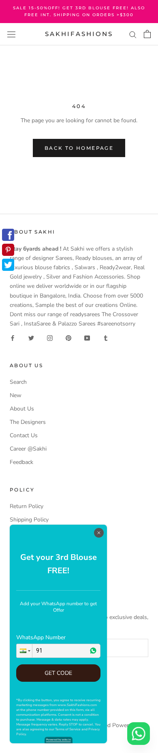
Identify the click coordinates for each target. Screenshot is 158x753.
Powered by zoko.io (58, 739)
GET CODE (58, 673)
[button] (24, 650)
